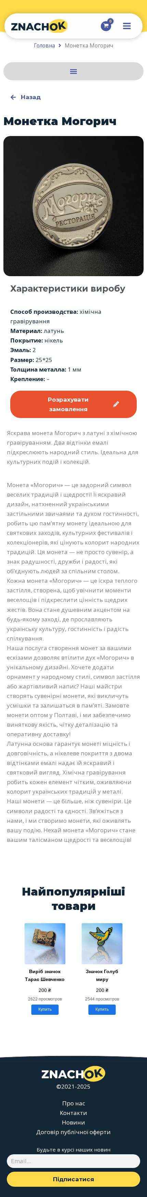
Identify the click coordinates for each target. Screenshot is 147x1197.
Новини (73, 1122)
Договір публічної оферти (73, 1132)
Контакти (73, 1113)
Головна (44, 45)
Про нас (73, 1103)
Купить (45, 1009)
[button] (73, 71)
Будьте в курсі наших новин (73, 1149)
